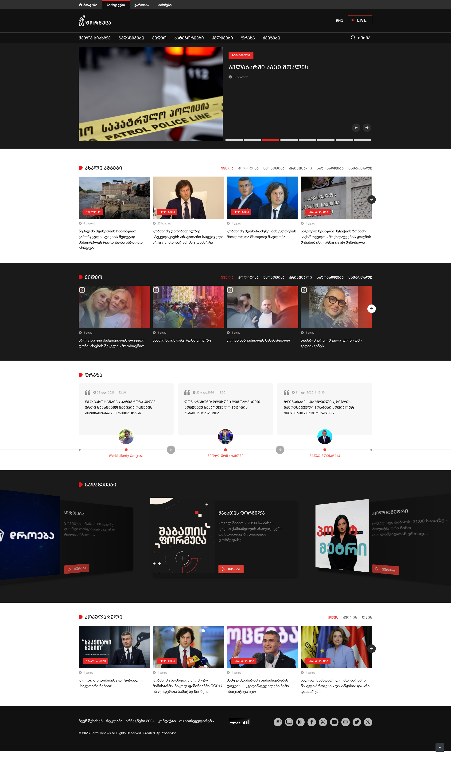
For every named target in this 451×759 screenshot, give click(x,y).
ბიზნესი (165, 5)
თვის (367, 617)
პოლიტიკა (248, 168)
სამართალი (241, 55)
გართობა (141, 5)
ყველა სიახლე (95, 38)
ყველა (227, 168)
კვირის (350, 617)
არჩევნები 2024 (140, 721)
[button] (235, 140)
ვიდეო (159, 38)
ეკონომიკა (273, 168)
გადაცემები (131, 38)
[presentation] (356, 127)
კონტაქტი (167, 721)
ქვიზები (271, 38)
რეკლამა (114, 721)
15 (278, 721)
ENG (339, 21)
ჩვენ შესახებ (91, 721)
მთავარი (90, 5)
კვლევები (222, 38)
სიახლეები (116, 5)
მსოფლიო (93, 212)
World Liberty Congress (126, 456)
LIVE (362, 20)
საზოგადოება (330, 168)
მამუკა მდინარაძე (325, 456)
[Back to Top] (439, 747)
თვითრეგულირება (196, 721)
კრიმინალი (300, 168)
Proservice (169, 733)
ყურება (80, 568)
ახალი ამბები (96, 661)
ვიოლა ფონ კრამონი (225, 456)
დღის (333, 617)
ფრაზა (248, 38)
